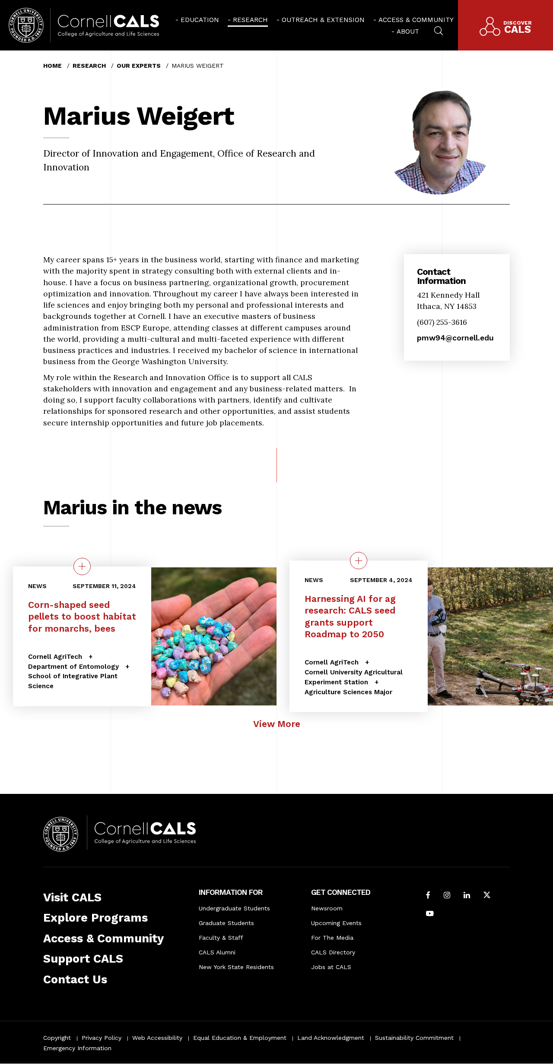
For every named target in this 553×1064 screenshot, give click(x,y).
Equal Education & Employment (239, 1037)
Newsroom (327, 908)
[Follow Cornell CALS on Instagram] (447, 895)
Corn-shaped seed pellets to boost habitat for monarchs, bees (82, 616)
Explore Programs (95, 918)
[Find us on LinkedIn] (467, 895)
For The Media (332, 937)
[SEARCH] (438, 29)
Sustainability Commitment (414, 1037)
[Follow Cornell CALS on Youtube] (430, 914)
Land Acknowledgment (330, 1037)
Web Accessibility (157, 1037)
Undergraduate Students (234, 908)
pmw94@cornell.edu (455, 338)
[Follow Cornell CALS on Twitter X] (486, 895)
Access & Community (416, 20)
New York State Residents (236, 966)
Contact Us (75, 979)
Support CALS (83, 959)
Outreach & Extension (323, 20)
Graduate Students (226, 922)
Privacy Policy (101, 1037)
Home (52, 65)
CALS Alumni (217, 952)
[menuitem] (197, 19)
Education (200, 20)
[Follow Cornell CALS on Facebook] (428, 895)
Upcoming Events (336, 922)
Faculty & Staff (221, 937)
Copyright (57, 1037)
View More (276, 723)
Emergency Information (77, 1048)
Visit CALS (72, 897)
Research (250, 20)
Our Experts (139, 65)
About (408, 31)
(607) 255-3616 (442, 322)
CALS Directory (333, 952)
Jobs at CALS (331, 966)
